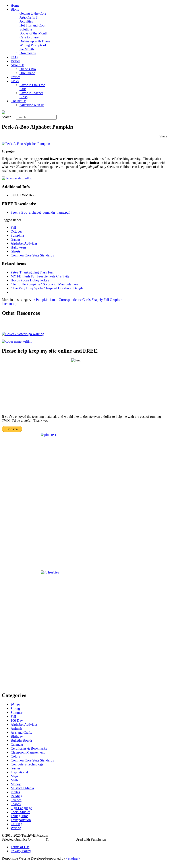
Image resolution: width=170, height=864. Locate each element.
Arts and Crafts (21, 732)
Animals (16, 728)
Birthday (17, 736)
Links (15, 81)
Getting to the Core (32, 13)
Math (14, 780)
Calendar (17, 744)
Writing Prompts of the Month (32, 47)
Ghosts (15, 251)
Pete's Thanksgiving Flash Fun (32, 272)
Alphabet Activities (24, 243)
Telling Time (19, 816)
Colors (15, 756)
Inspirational (19, 772)
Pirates (15, 792)
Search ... (8, 117)
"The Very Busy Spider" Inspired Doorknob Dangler (48, 288)
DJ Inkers (38, 839)
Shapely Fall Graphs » (107, 300)
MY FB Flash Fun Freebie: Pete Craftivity (40, 276)
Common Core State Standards (32, 255)
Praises (15, 77)
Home (15, 5)
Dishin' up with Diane (34, 41)
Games (15, 239)
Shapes (16, 804)
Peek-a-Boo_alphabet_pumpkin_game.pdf (40, 212)
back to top (9, 304)
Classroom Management (27, 752)
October (16, 231)
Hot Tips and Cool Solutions (32, 27)
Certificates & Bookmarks (29, 748)
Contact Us (18, 101)
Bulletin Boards (22, 740)
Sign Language (21, 808)
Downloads (27, 53)
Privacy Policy (21, 851)
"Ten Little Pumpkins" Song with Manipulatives (44, 284)
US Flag (16, 824)
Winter (15, 704)
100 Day (17, 720)
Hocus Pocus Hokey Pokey (30, 280)
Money (16, 784)
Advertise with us (31, 105)
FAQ (14, 57)
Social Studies (20, 812)
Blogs (15, 9)
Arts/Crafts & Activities (28, 19)
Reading (16, 796)
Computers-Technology (27, 764)
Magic (15, 776)
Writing (16, 828)
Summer (16, 712)
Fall (13, 227)
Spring (15, 708)
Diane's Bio (27, 69)
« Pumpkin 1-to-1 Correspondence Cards (62, 300)
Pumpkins (18, 235)
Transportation (21, 820)
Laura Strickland (61, 839)
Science (16, 800)
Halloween (18, 247)
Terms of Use (20, 847)
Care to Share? (29, 37)
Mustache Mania (22, 788)
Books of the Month (33, 33)
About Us (17, 65)
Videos (15, 61)
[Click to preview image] (26, 144)
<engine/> (73, 858)
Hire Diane (27, 73)
